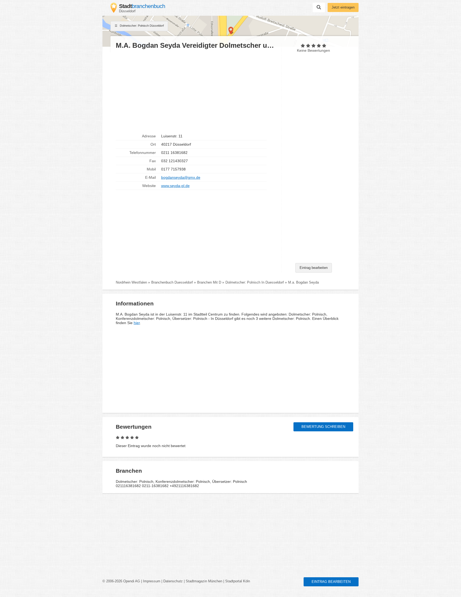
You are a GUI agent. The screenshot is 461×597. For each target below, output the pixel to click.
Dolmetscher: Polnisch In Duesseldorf (254, 282)
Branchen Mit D (209, 282)
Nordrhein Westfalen (131, 282)
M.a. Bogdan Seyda (303, 282)
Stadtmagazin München (204, 581)
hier (137, 323)
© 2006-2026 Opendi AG (121, 581)
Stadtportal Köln (237, 581)
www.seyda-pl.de (175, 186)
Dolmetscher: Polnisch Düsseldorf (141, 25)
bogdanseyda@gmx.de (180, 177)
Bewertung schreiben (323, 427)
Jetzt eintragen (343, 7)
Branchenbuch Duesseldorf (172, 282)
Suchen (319, 7)
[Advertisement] (196, 91)
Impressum (151, 581)
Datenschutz (173, 581)
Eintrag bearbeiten (314, 268)
